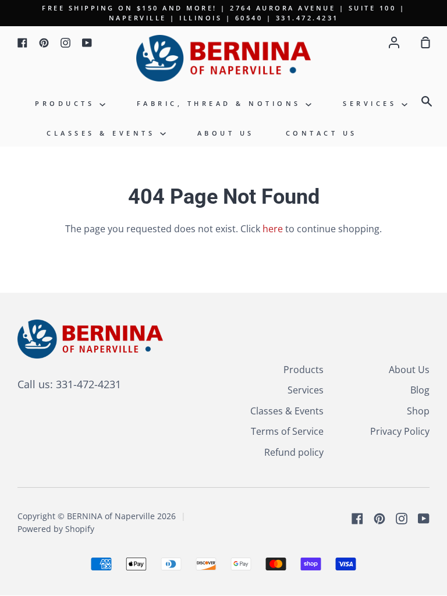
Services (372, 103)
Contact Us (321, 133)
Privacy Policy (400, 431)
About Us (225, 133)
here (272, 228)
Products (67, 103)
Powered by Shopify (55, 528)
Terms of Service (287, 431)
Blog (420, 390)
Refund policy (294, 452)
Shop (418, 411)
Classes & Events (103, 133)
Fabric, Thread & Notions (221, 103)
